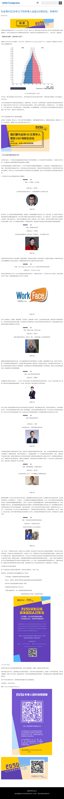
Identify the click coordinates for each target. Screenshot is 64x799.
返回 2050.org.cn (32, 791)
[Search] (60, 3)
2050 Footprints (11, 2)
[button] (37, 2)
